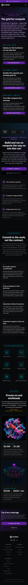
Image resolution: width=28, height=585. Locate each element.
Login (8, 568)
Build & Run (8, 547)
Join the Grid (8, 552)
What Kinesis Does (19, 547)
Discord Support (8, 573)
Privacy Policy (6, 581)
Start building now (13, 62)
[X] (16, 540)
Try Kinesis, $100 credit (14, 523)
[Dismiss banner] (26, 1)
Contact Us (14, 527)
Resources (19, 552)
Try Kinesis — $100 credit (13, 168)
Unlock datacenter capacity (13, 88)
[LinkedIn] (14, 540)
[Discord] (11, 540)
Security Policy (21, 581)
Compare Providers (8, 563)
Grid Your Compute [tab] (13, 132)
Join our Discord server (14, 1)
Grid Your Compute (8, 549)
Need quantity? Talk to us (13, 173)
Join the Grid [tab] (23, 132)
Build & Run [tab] (5, 132)
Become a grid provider (13, 113)
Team (19, 549)
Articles (8, 561)
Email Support (7, 571)
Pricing (8, 554)
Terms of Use (14, 581)
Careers (20, 554)
